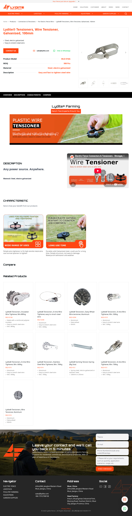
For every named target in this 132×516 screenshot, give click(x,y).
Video (111, 7)
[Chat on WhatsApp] (124, 508)
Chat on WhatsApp (63, 51)
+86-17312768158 (42, 496)
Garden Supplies (10, 498)
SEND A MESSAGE (105, 469)
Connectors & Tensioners (27, 22)
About (103, 7)
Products (13, 22)
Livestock (7, 489)
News (118, 7)
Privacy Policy (66, 509)
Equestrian (8, 495)
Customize (95, 7)
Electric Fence (9, 486)
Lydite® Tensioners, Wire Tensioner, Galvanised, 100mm (75, 22)
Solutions (84, 7)
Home (75, 7)
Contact (125, 7)
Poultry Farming (10, 492)
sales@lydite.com (43, 51)
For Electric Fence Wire (46, 22)
